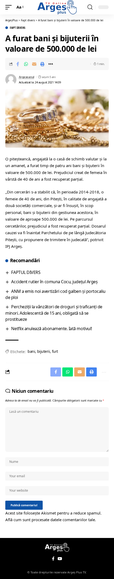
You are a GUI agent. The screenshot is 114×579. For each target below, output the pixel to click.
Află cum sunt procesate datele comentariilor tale (50, 519)
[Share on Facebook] (17, 64)
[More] (50, 64)
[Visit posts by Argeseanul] (10, 79)
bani (31, 351)
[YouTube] (59, 558)
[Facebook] (53, 558)
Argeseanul (26, 77)
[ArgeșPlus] (57, 7)
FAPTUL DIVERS (25, 272)
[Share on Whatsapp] (26, 64)
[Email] (34, 64)
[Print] (42, 64)
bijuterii (43, 351)
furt (55, 351)
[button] (9, 7)
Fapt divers (17, 27)
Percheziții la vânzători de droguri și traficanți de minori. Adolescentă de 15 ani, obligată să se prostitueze (53, 313)
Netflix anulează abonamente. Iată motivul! (51, 328)
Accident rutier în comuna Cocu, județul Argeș (54, 282)
